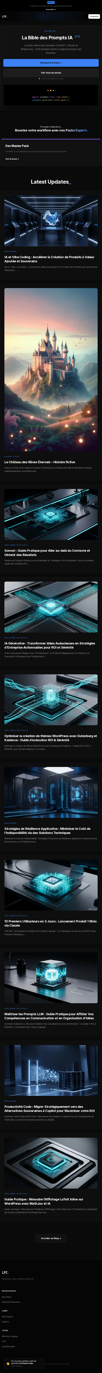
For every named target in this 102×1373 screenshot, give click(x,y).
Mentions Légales (10, 1336)
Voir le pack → (12, 159)
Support (5, 1322)
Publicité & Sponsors (11, 1302)
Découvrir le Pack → (51, 62)
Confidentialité (8, 1346)
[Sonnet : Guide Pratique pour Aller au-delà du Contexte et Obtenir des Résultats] (51, 542)
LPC (5, 1273)
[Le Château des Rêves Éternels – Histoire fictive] (51, 453)
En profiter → (51, 9)
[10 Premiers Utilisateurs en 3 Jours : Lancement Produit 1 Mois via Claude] (51, 913)
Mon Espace (7, 1316)
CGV (4, 1341)
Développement (10, 251)
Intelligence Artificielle (16, 545)
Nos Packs (7, 1297)
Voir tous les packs (51, 72)
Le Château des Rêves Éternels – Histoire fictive (39, 462)
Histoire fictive (11, 456)
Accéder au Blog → (51, 1238)
